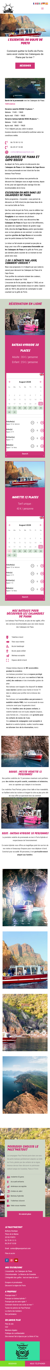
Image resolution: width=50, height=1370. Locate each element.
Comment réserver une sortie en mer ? (19, 1305)
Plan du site (9, 1324)
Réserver (25, 65)
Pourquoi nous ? (11, 1295)
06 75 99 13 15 (10, 1240)
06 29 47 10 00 (10, 1243)
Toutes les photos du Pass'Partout (17, 1308)
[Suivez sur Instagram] (11, 1260)
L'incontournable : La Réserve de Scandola (20, 1274)
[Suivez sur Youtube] (16, 1260)
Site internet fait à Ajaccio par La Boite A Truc (21, 1336)
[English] (37, 3)
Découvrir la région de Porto (15, 1285)
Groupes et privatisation (13, 1282)
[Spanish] (46, 3)
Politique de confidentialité (14, 1333)
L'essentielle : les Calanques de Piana (18, 1271)
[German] (43, 3)
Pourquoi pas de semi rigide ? (16, 1302)
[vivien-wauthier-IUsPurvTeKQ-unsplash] (25, 1113)
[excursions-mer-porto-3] (25, 926)
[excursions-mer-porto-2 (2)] (25, 988)
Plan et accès (10, 1253)
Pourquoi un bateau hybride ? (15, 1298)
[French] (34, 3)
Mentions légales (11, 1330)
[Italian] (40, 3)
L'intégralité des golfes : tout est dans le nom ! (22, 1277)
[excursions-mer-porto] (25, 1050)
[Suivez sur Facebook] (7, 1260)
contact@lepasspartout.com (22, 152)
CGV (6, 1327)
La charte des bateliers (13, 1311)
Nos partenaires (11, 1314)
